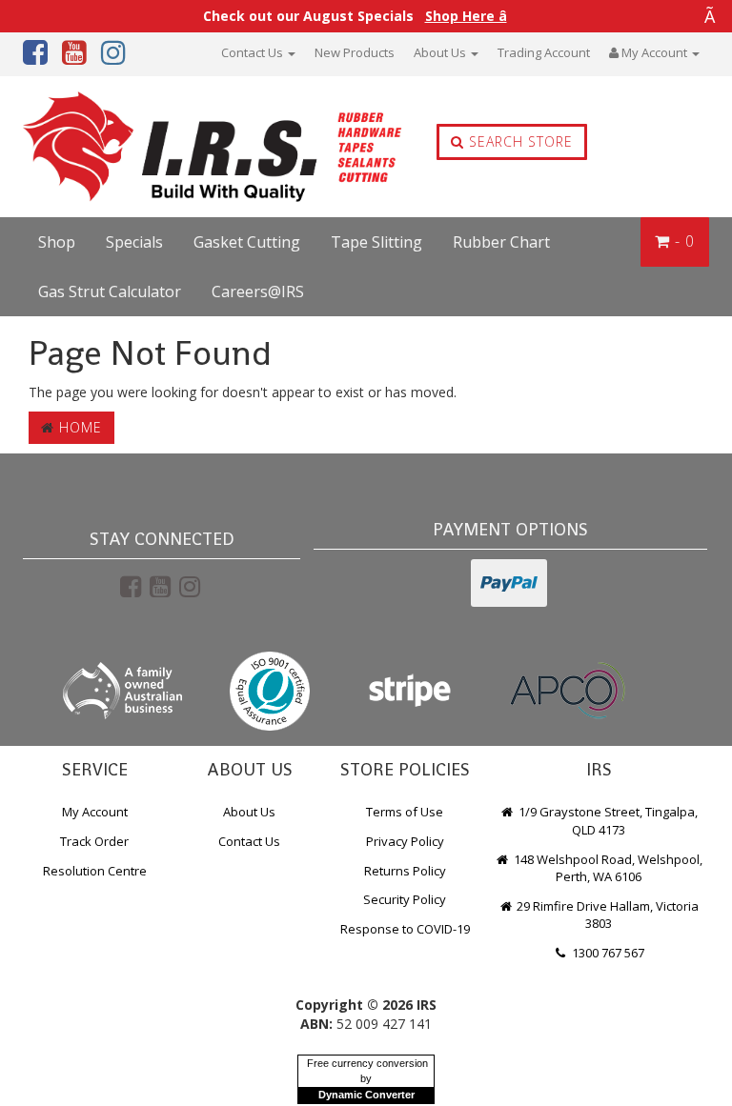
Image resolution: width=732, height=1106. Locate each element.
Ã (709, 16)
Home (78, 427)
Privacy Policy (405, 841)
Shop (56, 241)
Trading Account (544, 52)
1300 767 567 (606, 952)
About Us (441, 52)
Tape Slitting (376, 241)
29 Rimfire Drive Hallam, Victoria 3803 (606, 915)
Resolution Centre (95, 870)
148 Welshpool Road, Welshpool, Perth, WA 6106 (606, 868)
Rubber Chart (501, 241)
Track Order (94, 841)
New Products (355, 52)
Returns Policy (405, 870)
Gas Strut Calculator (109, 291)
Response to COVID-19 (405, 928)
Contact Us (253, 52)
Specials (134, 241)
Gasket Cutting (246, 241)
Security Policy (404, 899)
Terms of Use (404, 811)
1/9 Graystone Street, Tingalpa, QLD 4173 (607, 820)
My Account (95, 811)
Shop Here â (466, 16)
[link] (130, 586)
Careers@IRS (258, 291)
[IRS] (159, 147)
